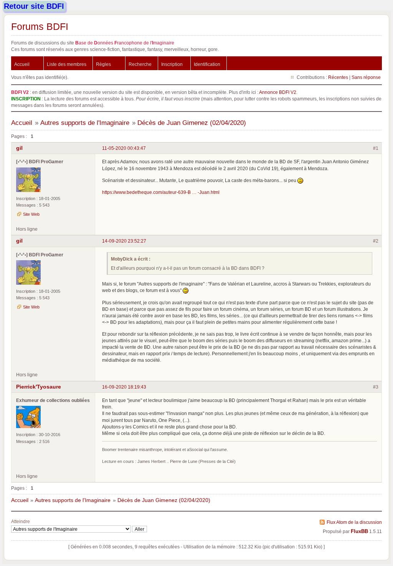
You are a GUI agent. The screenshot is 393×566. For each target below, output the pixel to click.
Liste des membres (66, 64)
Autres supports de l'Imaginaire (84, 122)
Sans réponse (366, 77)
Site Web (31, 214)
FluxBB (359, 531)
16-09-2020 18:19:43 (124, 386)
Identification (207, 64)
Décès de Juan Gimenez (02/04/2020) (191, 122)
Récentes (338, 77)
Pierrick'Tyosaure (38, 387)
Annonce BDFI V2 (277, 92)
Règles (103, 64)
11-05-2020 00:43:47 (124, 148)
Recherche (140, 64)
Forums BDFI (39, 26)
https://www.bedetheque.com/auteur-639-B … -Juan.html (161, 192)
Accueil (22, 64)
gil (19, 148)
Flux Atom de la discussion (354, 522)
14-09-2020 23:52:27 (124, 240)
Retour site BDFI (34, 6)
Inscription (172, 64)
